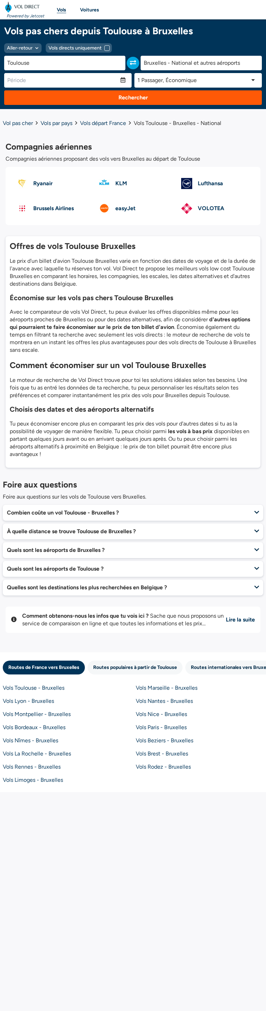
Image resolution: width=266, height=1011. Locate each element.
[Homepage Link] (23, 7)
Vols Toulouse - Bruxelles (33, 688)
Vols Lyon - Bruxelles (28, 701)
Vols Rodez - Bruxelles (163, 766)
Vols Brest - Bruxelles (162, 753)
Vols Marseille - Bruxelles (166, 688)
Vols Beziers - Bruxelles (164, 740)
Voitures (89, 10)
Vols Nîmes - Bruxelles (30, 740)
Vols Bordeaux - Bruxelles (34, 727)
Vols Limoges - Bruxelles (33, 780)
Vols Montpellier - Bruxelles (37, 714)
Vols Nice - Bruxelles (161, 714)
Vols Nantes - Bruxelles (164, 701)
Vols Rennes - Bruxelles (32, 766)
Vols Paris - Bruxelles (161, 727)
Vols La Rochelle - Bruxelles (37, 753)
